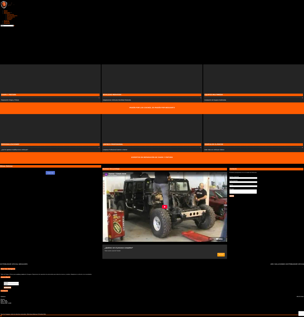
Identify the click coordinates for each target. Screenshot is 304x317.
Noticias (6, 21)
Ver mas (221, 254)
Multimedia (9, 18)
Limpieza (9, 19)
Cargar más (50, 172)
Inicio (5, 11)
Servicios (7, 13)
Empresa (7, 23)
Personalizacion (11, 16)
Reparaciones (10, 14)
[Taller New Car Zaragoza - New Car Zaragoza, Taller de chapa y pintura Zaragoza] (14, 8)
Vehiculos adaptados (12, 15)
